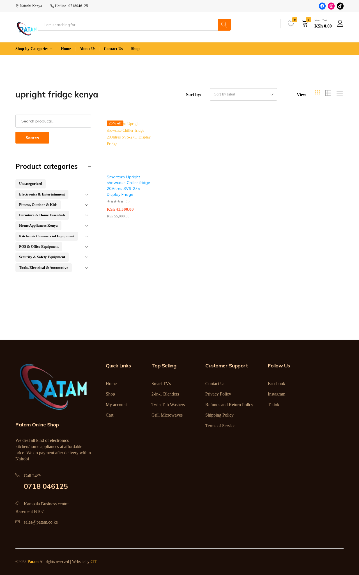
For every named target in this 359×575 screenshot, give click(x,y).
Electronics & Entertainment (42, 194)
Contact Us (113, 49)
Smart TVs (161, 383)
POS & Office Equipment (39, 246)
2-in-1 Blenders (165, 394)
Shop (135, 49)
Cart (109, 415)
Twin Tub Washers (168, 404)
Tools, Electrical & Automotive (43, 267)
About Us (87, 49)
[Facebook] (322, 6)
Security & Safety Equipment (42, 257)
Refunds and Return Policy (229, 404)
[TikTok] (340, 6)
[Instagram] (331, 6)
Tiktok (273, 404)
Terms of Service (220, 425)
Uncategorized (30, 183)
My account (116, 404)
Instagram (276, 394)
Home (66, 49)
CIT (94, 562)
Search (32, 137)
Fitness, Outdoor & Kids (38, 205)
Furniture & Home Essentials (42, 215)
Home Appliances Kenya (38, 225)
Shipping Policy (219, 415)
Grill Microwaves (167, 415)
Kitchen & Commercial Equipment (46, 236)
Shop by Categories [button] (31, 49)
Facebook (276, 383)
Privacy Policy (218, 394)
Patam (33, 562)
